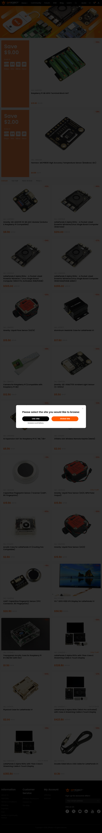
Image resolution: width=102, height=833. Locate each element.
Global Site (65, 418)
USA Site (35, 418)
